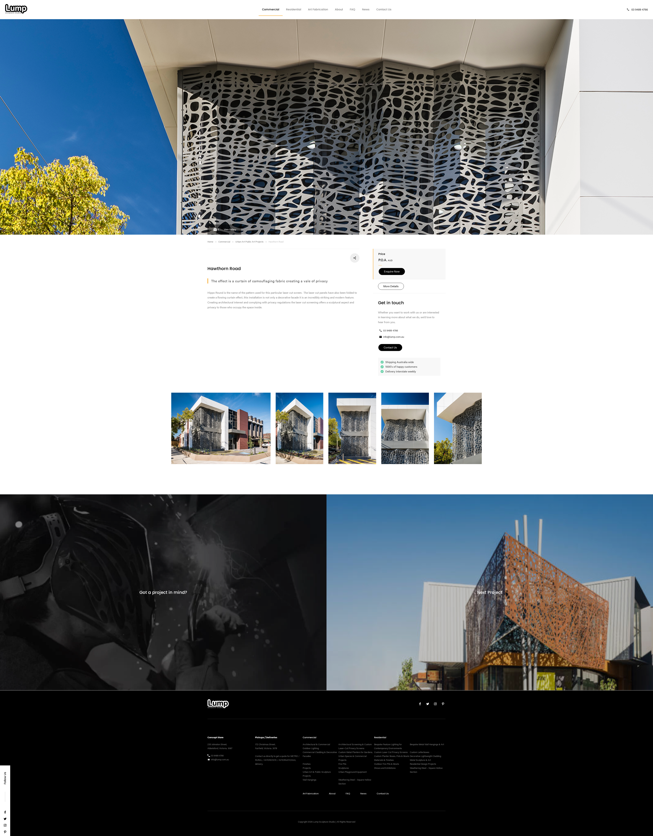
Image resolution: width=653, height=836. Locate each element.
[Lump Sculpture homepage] (218, 704)
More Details (391, 286)
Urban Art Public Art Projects (249, 241)
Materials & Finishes (384, 760)
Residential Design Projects (423, 763)
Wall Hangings (309, 779)
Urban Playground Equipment (352, 771)
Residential (293, 9)
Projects (307, 767)
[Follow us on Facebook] (5, 813)
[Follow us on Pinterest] (5, 832)
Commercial (270, 9)
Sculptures (343, 767)
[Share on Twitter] (343, 258)
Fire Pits (342, 763)
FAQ (352, 9)
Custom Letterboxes (419, 752)
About (339, 9)
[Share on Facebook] (354, 258)
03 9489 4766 (639, 9)
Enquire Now (392, 271)
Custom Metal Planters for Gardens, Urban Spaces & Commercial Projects (355, 756)
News (366, 9)
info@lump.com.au (393, 336)
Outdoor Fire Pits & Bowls (386, 763)
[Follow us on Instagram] (5, 826)
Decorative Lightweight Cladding (425, 756)
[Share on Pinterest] (332, 258)
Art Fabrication (318, 9)
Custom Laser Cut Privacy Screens (391, 752)
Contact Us (383, 9)
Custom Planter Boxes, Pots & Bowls (391, 756)
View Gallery (230, 229)
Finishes (307, 763)
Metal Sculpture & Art (420, 760)
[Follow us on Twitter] (5, 819)
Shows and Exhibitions (385, 767)
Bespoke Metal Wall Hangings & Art (427, 744)
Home (210, 241)
